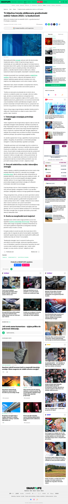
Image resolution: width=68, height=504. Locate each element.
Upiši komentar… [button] (11, 332)
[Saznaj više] (65, 100)
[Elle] (39, 493)
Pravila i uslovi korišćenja (30, 496)
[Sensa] (44, 493)
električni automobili (23, 257)
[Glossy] (52, 493)
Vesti (10, 9)
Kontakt (22, 496)
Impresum (18, 496)
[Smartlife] (5, 2)
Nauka (14, 9)
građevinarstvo (12, 257)
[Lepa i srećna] (22, 493)
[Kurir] (17, 493)
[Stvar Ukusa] (34, 493)
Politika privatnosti (49, 496)
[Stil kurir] (48, 493)
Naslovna (6, 9)
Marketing (13, 496)
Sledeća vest (34, 251)
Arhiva (55, 496)
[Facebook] (48, 94)
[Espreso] (57, 493)
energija (5, 257)
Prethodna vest (10, 251)
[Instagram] (55, 94)
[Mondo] (11, 493)
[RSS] (62, 94)
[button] (39, 24)
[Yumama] (27, 493)
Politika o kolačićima (40, 496)
